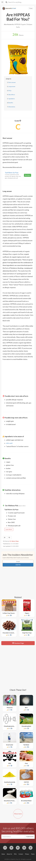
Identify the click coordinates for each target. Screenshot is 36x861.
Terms (33, 854)
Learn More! (9, 529)
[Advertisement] (18, 374)
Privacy (27, 854)
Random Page (19, 643)
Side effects (11, 94)
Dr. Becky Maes (14, 541)
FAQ (15, 854)
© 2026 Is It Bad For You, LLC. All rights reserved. (18, 859)
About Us (9, 854)
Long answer (11, 86)
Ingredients (11, 98)
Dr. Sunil (14, 8)
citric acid (9, 443)
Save (31, 8)
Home (3, 854)
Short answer (12, 82)
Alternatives (11, 106)
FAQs (9, 90)
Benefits (10, 102)
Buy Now (27, 175)
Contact (21, 854)
